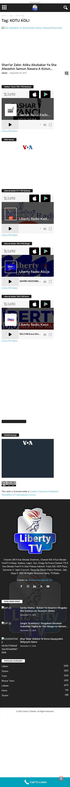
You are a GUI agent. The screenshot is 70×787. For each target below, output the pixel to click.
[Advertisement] (35, 379)
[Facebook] (22, 586)
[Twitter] (42, 586)
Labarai (5, 685)
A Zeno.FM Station (10, 131)
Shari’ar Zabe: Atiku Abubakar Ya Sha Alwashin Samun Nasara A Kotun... (29, 67)
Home (4, 15)
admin (4, 73)
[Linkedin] (35, 586)
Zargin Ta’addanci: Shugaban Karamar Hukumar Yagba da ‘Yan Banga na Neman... (44, 625)
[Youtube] (48, 586)
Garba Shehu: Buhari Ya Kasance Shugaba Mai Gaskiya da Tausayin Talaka (43, 609)
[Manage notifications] (61, 778)
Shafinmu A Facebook (14, 421)
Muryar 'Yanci (8, 681)
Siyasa (5, 671)
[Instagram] (28, 586)
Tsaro (4, 676)
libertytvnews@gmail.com (41, 580)
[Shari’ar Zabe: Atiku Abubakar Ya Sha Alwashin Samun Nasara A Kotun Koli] (35, 44)
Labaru (5, 666)
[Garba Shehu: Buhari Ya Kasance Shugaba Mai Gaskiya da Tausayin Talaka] (10, 612)
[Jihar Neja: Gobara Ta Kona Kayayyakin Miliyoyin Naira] (10, 645)
